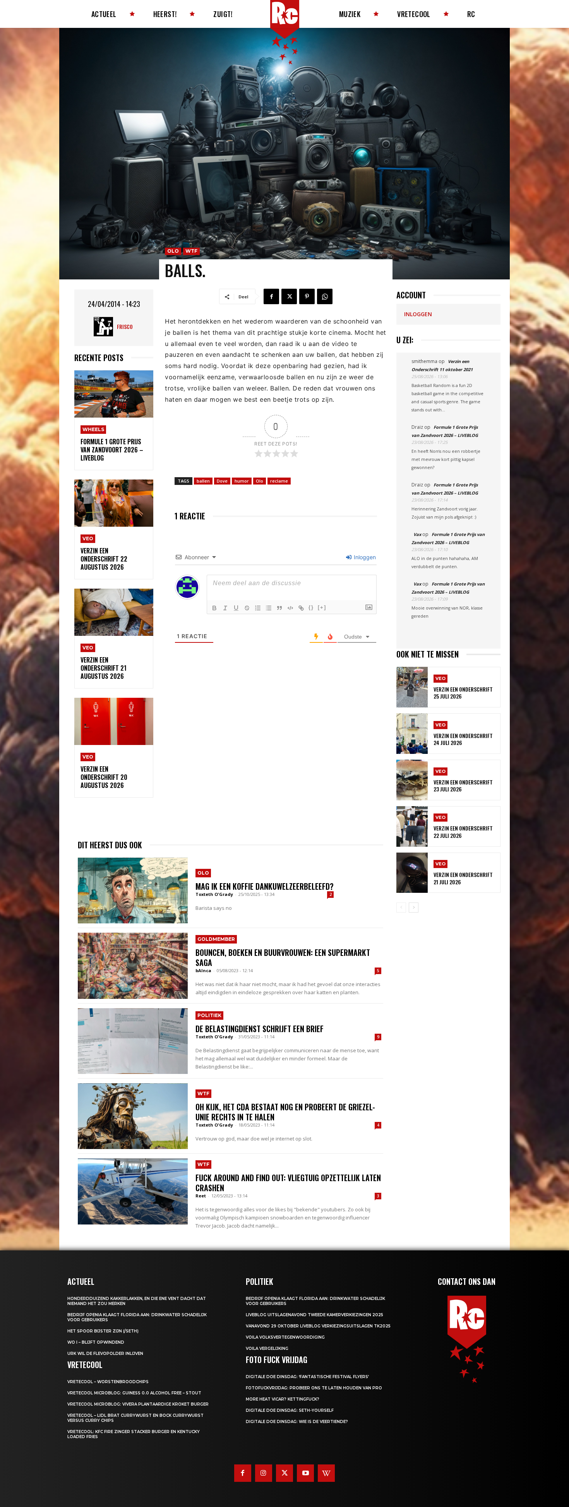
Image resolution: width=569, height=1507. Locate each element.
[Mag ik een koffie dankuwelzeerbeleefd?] (133, 890)
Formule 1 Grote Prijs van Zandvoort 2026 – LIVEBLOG (112, 449)
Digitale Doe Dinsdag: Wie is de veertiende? (297, 1421)
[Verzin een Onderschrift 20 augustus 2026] (113, 721)
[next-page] (413, 907)
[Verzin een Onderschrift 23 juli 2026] (412, 780)
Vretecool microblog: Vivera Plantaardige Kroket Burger (138, 1404)
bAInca (203, 970)
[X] (289, 296)
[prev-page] (401, 907)
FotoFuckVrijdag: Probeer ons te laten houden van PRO (314, 1388)
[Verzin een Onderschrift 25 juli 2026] (412, 687)
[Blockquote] (279, 608)
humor (242, 481)
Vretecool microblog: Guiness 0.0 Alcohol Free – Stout (134, 1393)
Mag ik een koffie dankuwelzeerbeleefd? (264, 886)
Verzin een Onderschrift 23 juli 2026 (463, 785)
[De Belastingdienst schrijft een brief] (133, 1041)
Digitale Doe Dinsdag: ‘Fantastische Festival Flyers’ (307, 1376)
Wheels (93, 429)
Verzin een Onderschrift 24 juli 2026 (463, 739)
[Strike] (247, 608)
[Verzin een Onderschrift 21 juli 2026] (412, 873)
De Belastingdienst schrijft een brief (259, 1028)
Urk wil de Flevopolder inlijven (105, 1353)
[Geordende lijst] (257, 608)
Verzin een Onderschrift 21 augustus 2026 (104, 668)
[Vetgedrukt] (214, 608)
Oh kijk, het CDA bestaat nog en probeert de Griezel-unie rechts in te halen (285, 1112)
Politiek (209, 1015)
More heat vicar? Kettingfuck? (282, 1399)
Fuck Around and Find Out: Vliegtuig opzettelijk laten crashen (288, 1183)
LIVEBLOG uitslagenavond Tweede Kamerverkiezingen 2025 (314, 1314)
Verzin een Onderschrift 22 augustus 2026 (104, 559)
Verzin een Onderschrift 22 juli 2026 (463, 831)
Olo (173, 251)
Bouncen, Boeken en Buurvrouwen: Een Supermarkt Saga (282, 957)
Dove (222, 481)
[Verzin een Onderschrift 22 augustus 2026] (113, 503)
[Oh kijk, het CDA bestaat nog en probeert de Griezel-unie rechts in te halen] (133, 1116)
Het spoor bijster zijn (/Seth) (103, 1331)
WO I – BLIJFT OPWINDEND (95, 1342)
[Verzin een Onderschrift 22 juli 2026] (412, 826)
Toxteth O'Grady (214, 894)
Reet (200, 1196)
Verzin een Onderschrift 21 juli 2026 (463, 877)
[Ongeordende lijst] (268, 608)
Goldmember (216, 939)
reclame (279, 481)
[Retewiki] (326, 1472)
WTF (191, 251)
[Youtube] (305, 1472)
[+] (322, 607)
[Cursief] (225, 608)
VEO (87, 538)
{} (311, 607)
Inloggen (364, 557)
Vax (417, 534)
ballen (203, 481)
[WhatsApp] (324, 296)
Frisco (125, 326)
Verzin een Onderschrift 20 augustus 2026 (104, 777)
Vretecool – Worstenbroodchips (108, 1381)
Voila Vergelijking (267, 1348)
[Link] (301, 608)
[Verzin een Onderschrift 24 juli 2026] (412, 733)
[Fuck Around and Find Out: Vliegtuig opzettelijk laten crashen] (133, 1191)
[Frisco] (105, 326)
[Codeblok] (290, 608)
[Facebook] (271, 296)
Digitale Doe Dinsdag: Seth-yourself (290, 1410)
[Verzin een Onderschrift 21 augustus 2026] (113, 612)
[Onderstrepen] (236, 608)
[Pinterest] (307, 296)
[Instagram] (263, 1472)
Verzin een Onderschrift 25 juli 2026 (463, 692)
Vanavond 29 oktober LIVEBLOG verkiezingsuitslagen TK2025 (318, 1326)
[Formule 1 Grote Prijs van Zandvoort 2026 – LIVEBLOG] (113, 394)
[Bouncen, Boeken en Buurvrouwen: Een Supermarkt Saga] (133, 965)
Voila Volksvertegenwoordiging (285, 1337)
